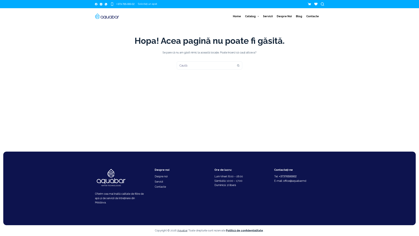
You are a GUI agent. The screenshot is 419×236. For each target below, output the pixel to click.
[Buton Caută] (238, 65)
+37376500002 (288, 176)
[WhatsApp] (106, 4)
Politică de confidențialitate (244, 230)
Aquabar (182, 230)
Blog (299, 16)
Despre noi (284, 16)
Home (237, 16)
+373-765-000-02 (125, 4)
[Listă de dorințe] (316, 4)
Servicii (268, 16)
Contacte (312, 16)
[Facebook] (96, 4)
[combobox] (205, 65)
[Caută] (322, 4)
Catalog (250, 16)
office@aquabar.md (294, 180)
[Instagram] (101, 4)
